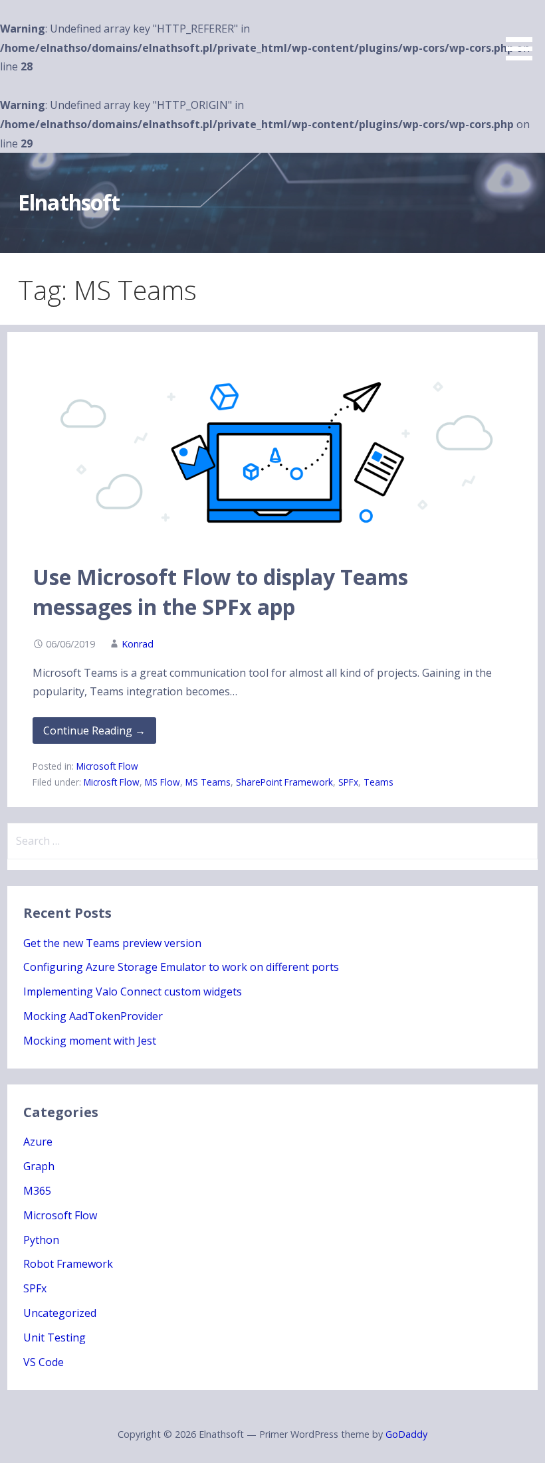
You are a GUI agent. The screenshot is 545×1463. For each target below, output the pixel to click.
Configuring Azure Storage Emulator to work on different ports (181, 967)
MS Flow (162, 782)
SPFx (348, 782)
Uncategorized (59, 1313)
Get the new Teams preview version (112, 943)
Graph (38, 1166)
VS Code (43, 1362)
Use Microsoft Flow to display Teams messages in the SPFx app (220, 591)
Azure (38, 1141)
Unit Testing (54, 1337)
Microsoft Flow (107, 766)
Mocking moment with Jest (89, 1040)
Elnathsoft (68, 202)
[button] (523, 32)
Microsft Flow (112, 782)
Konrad (138, 644)
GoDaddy (406, 1434)
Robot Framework (68, 1263)
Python (41, 1240)
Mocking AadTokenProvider (93, 1016)
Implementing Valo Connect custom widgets (132, 991)
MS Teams (208, 782)
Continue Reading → (94, 730)
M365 (37, 1190)
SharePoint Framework (284, 782)
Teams (378, 782)
